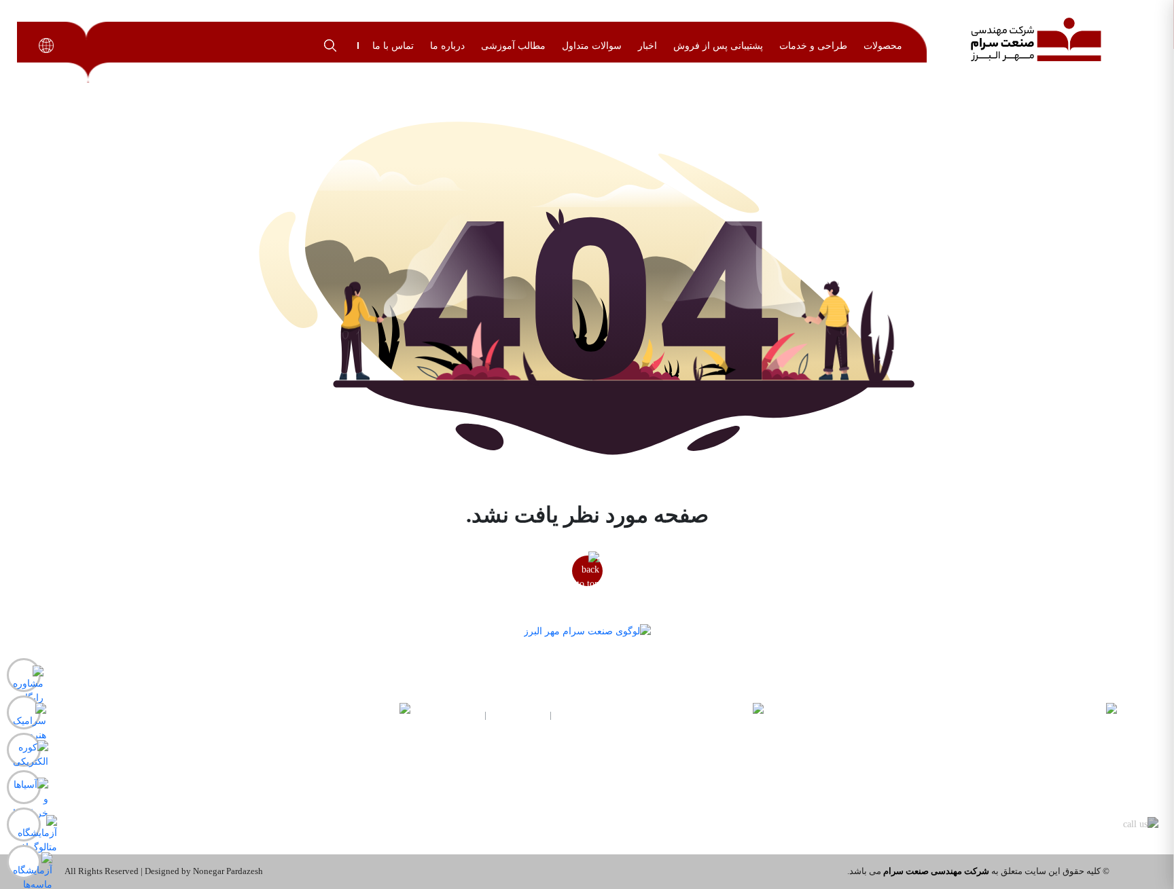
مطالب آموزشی (513, 46)
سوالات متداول (592, 46)
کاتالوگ (255, 790)
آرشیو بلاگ (601, 811)
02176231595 (518, 715)
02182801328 (453, 715)
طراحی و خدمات (813, 46)
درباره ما (447, 46)
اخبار (647, 46)
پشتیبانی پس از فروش (718, 46)
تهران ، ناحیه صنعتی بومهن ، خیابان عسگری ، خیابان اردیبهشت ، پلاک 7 (188, 715)
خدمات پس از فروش (227, 811)
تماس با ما (393, 46)
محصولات (883, 46)
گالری (611, 790)
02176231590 (583, 715)
